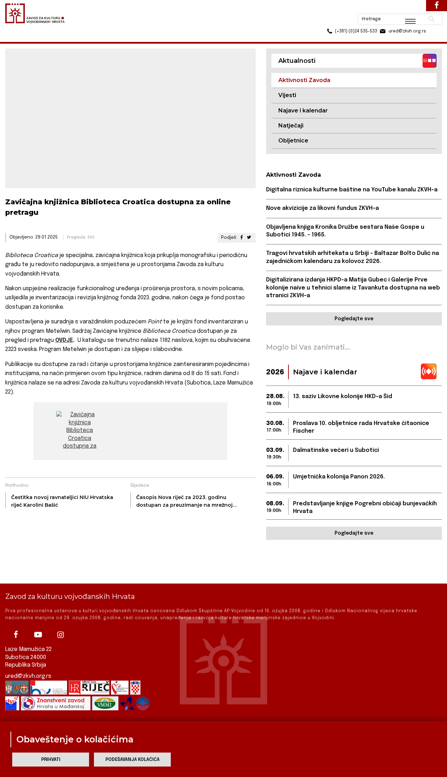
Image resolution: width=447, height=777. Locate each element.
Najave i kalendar (303, 110)
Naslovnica (17, 38)
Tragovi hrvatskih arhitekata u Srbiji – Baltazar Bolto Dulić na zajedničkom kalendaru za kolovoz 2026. (352, 257)
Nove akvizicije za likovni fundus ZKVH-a (322, 208)
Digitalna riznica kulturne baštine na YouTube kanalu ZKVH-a (352, 190)
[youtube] (38, 634)
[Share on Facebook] (241, 237)
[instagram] (60, 634)
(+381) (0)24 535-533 (329, 21)
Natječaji (290, 125)
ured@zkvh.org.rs (28, 676)
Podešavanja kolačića (132, 759)
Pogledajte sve (354, 318)
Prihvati (50, 759)
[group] (79, 431)
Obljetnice (293, 140)
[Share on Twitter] (249, 237)
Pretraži (405, 9)
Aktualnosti (51, 38)
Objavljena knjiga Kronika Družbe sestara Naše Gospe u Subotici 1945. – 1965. (345, 231)
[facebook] (15, 634)
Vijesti (287, 95)
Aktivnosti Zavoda (92, 38)
